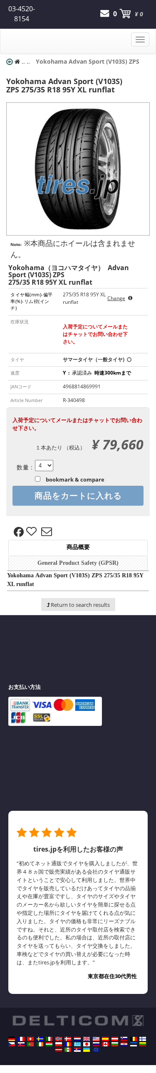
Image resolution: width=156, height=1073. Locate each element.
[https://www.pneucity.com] (30, 1044)
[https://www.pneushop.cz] (11, 1044)
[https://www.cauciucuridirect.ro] (67, 1044)
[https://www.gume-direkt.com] (124, 1039)
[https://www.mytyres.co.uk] (86, 1039)
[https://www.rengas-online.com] (142, 1039)
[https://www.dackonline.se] (40, 1039)
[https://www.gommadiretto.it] (49, 1039)
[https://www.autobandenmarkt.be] (133, 1039)
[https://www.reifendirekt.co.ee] (133, 1044)
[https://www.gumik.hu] (49, 1044)
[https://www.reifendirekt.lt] (142, 1044)
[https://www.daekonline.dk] (67, 1039)
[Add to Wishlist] (32, 532)
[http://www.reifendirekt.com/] (96, 1050)
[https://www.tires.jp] (86, 1044)
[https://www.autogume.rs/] (77, 1050)
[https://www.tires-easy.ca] (105, 1044)
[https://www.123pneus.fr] (21, 1039)
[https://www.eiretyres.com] (40, 1044)
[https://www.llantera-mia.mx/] (67, 1050)
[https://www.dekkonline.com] (58, 1039)
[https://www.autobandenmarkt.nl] (77, 1039)
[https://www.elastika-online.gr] (77, 1044)
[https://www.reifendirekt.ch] (30, 1039)
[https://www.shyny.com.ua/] (86, 1050)
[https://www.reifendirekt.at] (114, 1039)
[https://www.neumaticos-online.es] (105, 1039)
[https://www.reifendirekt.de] (11, 1039)
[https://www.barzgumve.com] (114, 1044)
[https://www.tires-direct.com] (96, 1039)
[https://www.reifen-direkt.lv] (58, 1050)
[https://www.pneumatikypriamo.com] (21, 1044)
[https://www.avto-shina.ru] (96, 1044)
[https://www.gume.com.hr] (124, 1044)
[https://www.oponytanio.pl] (58, 1044)
